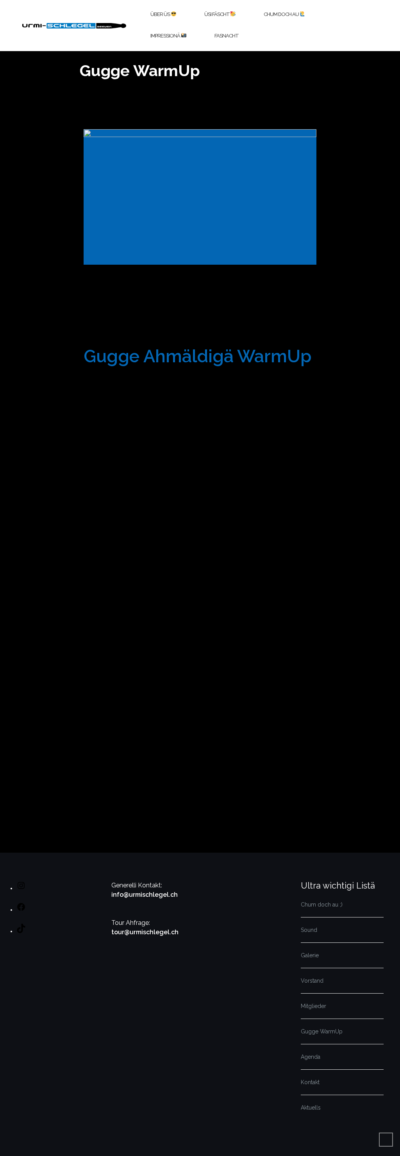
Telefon (95, 555)
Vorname (98, 475)
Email (93, 515)
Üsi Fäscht (217, 14)
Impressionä (165, 36)
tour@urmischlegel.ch (145, 932)
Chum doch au (282, 14)
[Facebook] (21, 910)
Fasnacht (226, 36)
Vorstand (312, 981)
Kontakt (310, 1082)
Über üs (160, 14)
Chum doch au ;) (322, 904)
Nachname (223, 475)
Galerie (310, 955)
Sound (309, 930)
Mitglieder (313, 1006)
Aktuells (311, 1107)
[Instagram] (21, 888)
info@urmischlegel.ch (144, 894)
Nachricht (99, 595)
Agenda (310, 1057)
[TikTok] (21, 931)
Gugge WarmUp (322, 1031)
